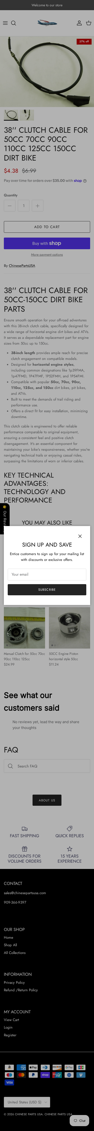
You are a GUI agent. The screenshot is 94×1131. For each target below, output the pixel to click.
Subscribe (46, 589)
